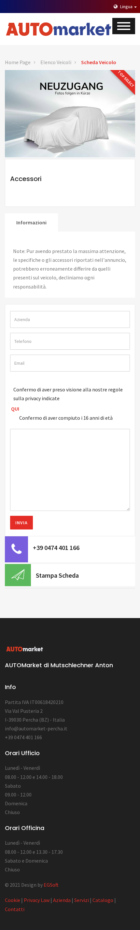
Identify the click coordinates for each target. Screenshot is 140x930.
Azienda (62, 900)
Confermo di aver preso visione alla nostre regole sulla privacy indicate (68, 394)
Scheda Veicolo (98, 62)
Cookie (12, 900)
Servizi (81, 900)
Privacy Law (36, 900)
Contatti (14, 909)
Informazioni (31, 222)
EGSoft (51, 884)
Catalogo (102, 900)
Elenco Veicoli (55, 62)
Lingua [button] (126, 6)
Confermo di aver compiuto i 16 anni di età (66, 418)
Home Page (18, 62)
